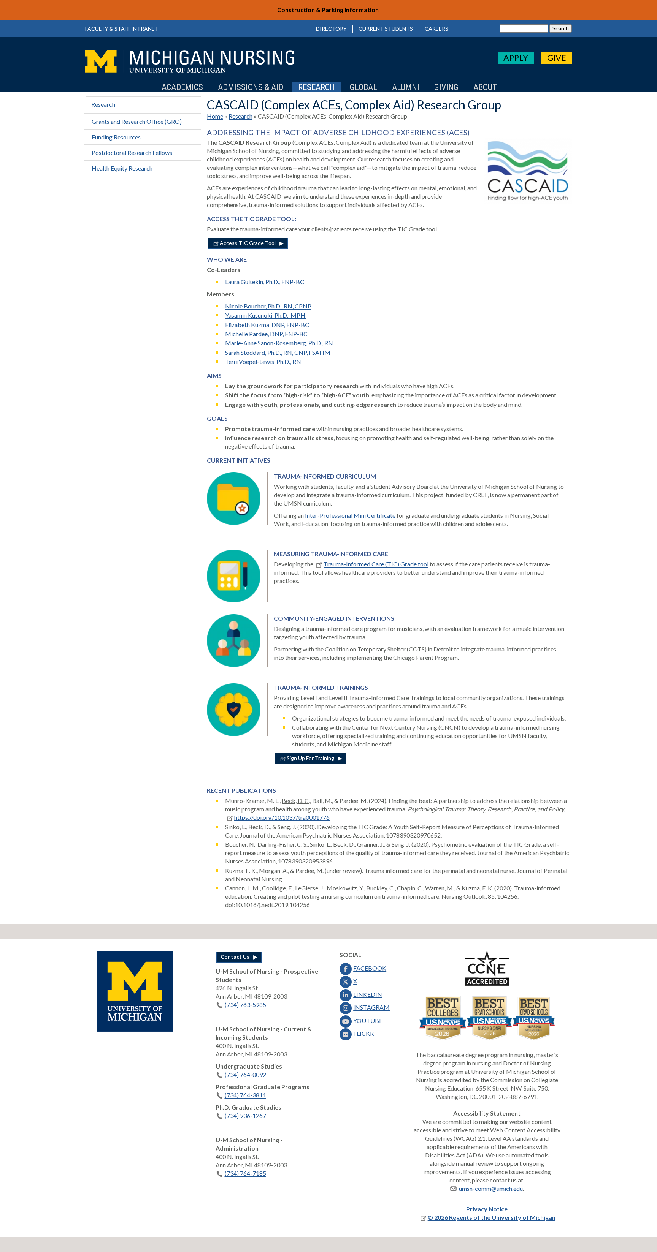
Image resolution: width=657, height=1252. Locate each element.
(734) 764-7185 (245, 1173)
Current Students (386, 28)
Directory (331, 28)
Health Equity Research (122, 168)
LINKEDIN (367, 994)
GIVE (556, 57)
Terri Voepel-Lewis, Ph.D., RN (263, 361)
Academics (182, 87)
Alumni (405, 87)
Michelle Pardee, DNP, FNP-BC (266, 333)
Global (363, 87)
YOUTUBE (367, 1020)
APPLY (515, 57)
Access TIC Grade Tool (248, 243)
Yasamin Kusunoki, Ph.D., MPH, (265, 315)
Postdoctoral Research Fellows (132, 152)
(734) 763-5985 (245, 1004)
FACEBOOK (369, 968)
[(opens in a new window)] (135, 1029)
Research (316, 87)
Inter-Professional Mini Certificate (350, 515)
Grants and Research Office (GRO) (137, 121)
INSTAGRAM (371, 1007)
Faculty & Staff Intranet (122, 28)
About (485, 87)
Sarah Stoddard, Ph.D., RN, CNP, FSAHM (277, 352)
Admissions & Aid (250, 87)
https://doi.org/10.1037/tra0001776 (282, 817)
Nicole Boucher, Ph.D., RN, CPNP (268, 306)
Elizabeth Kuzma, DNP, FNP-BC (267, 324)
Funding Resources (116, 137)
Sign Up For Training (310, 758)
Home (215, 116)
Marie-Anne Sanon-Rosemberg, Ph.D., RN (279, 342)
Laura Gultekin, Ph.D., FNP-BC (264, 281)
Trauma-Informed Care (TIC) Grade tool (376, 564)
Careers (436, 28)
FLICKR (363, 1033)
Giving (446, 87)
